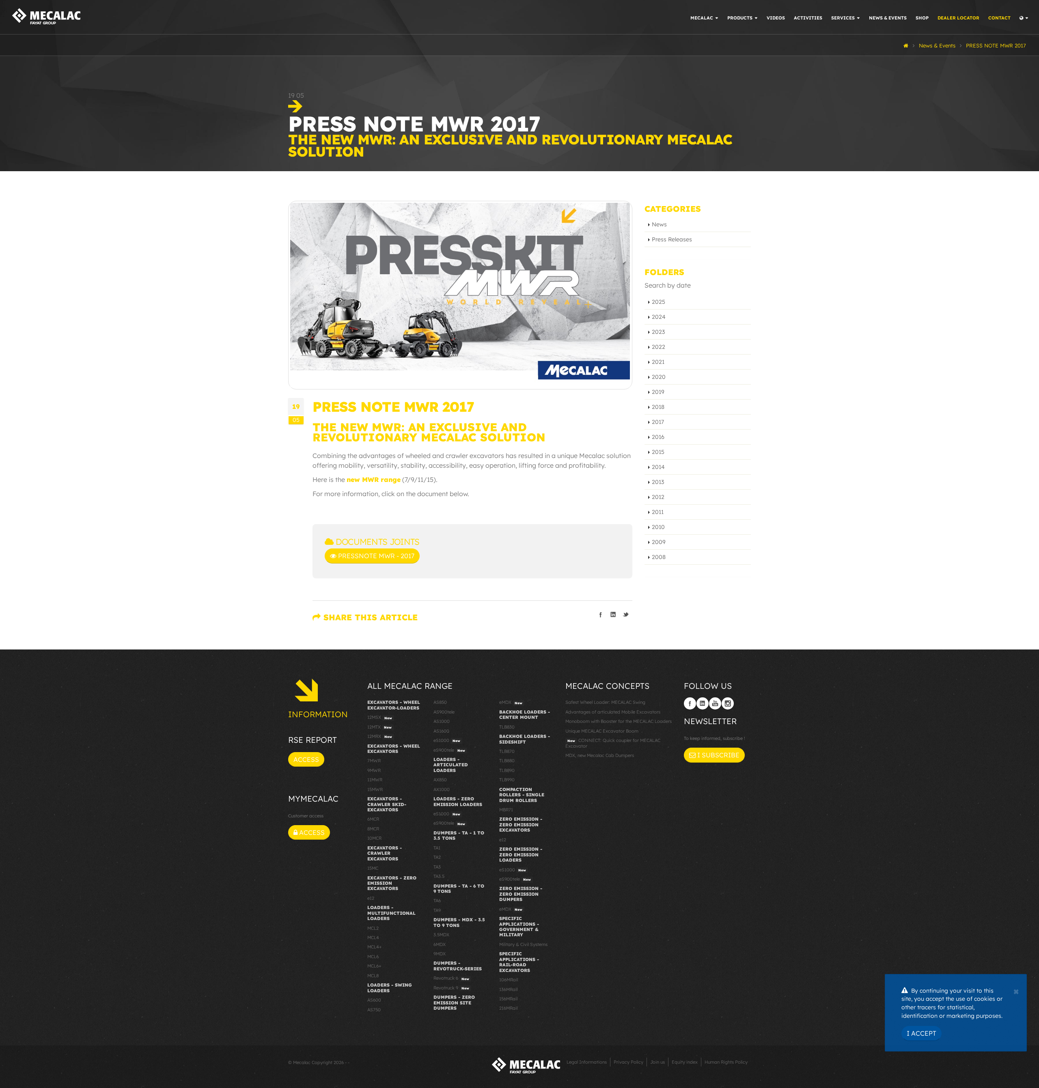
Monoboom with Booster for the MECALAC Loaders (618, 721)
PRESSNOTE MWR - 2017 (375, 556)
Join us (657, 1062)
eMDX (510, 702)
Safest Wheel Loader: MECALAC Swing (605, 702)
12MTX (379, 727)
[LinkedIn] (702, 703)
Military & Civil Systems (523, 944)
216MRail (508, 1008)
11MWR (374, 780)
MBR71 (506, 810)
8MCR (373, 829)
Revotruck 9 (451, 988)
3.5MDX (441, 934)
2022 (658, 346)
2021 (658, 362)
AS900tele (444, 712)
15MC (372, 868)
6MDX (439, 944)
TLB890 (507, 770)
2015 (658, 452)
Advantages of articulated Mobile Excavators (612, 712)
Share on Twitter (626, 615)
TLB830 (507, 727)
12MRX (379, 736)
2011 (658, 512)
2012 (658, 497)
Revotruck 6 (451, 978)
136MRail (508, 989)
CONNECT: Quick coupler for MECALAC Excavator (612, 743)
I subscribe (717, 755)
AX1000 (441, 789)
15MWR (375, 789)
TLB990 (507, 780)
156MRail (508, 999)
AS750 (374, 1010)
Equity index (685, 1062)
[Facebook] (690, 703)
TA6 (437, 900)
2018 (658, 407)
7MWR (374, 760)
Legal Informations (587, 1062)
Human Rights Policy (726, 1062)
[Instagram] (728, 703)
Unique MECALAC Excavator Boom (601, 731)
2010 (658, 527)
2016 (658, 437)
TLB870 (507, 751)
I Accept (921, 1033)
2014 (658, 467)
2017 (658, 422)
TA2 (437, 857)
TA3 (437, 867)
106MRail (508, 980)
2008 (659, 557)
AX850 (440, 780)
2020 (659, 377)
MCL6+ (374, 966)
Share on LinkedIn (613, 615)
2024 (659, 316)
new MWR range (374, 479)
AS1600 (441, 731)
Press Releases (672, 239)
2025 (658, 301)
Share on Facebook (601, 615)
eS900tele (449, 750)
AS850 (440, 702)
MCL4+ (374, 947)
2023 (658, 331)
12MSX (379, 717)
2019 (658, 392)
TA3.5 (438, 876)
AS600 (374, 1000)
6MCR (373, 819)
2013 (658, 482)
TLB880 (507, 760)
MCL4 (373, 937)
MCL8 (373, 975)
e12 (370, 898)
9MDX (439, 954)
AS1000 (441, 721)
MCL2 (373, 928)
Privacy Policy (628, 1062)
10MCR (374, 838)
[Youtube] (715, 703)
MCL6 (373, 956)
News (659, 224)
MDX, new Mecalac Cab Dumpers (599, 755)
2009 (659, 542)
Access (306, 759)
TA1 (436, 848)
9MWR (374, 770)
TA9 (437, 910)
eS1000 (446, 740)
